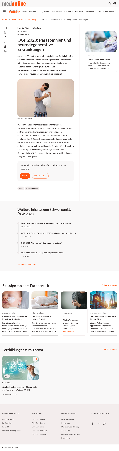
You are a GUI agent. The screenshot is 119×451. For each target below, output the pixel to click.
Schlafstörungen (32, 188)
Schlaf (21, 188)
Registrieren (40, 176)
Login (25, 176)
